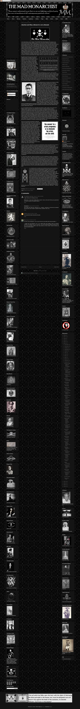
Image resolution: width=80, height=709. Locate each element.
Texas (62, 18)
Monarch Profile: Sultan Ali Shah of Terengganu (67, 365)
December (67, 344)
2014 (65, 341)
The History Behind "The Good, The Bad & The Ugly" (12, 86)
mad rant (28, 190)
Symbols (24, 18)
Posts (9, 93)
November (67, 346)
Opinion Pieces (65, 79)
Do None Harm (67, 476)
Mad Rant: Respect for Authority (67, 451)
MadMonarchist (67, 141)
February (66, 360)
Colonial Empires (65, 62)
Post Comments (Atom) (42, 270)
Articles (37, 18)
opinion (32, 190)
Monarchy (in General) (66, 74)
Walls (47, 18)
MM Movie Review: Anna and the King (67, 379)
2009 (65, 486)
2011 (65, 483)
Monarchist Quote (66, 430)
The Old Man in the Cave (28, 196)
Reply (25, 202)
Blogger (50, 706)
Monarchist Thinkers (66, 70)
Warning (18, 18)
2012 (65, 481)
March (66, 358)
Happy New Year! (66, 479)
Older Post (56, 267)
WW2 (66, 18)
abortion (25, 190)
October (66, 347)
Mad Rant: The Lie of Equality (67, 416)
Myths (57, 18)
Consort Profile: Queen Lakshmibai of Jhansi (67, 376)
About (13, 18)
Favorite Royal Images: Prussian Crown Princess (67, 456)
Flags (42, 18)
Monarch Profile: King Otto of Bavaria (67, 404)
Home (8, 18)
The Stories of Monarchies (67, 87)
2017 (65, 336)
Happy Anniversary (67, 463)
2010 (65, 484)
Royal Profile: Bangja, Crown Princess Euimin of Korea (66, 421)
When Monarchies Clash (66, 89)
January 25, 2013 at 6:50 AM (38, 196)
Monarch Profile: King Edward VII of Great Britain (67, 433)
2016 (65, 338)
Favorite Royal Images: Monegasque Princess (67, 426)
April (66, 357)
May (65, 355)
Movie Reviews (65, 76)
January (66, 362)
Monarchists (64, 72)
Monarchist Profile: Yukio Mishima (67, 392)
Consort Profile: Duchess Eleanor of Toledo (67, 473)
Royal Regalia (65, 83)
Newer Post (23, 267)
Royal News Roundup (66, 385)
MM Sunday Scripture (66, 383)
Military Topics (65, 64)
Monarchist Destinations (66, 68)
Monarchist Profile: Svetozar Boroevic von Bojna (67, 443)
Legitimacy (31, 18)
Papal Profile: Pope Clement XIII (67, 413)
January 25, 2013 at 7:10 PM (32, 213)
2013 (65, 343)
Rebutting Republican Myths (66, 448)
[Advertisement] (40, 255)
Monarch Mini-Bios (65, 66)
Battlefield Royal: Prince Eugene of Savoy (67, 397)
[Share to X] (39, 189)
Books (51, 18)
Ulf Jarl (25, 213)
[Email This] (37, 189)
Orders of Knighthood (66, 81)
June (66, 354)
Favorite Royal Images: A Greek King (67, 400)
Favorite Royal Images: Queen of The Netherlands (67, 371)
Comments (10, 95)
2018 (65, 335)
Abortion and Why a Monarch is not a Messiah (67, 389)
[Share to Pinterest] (42, 189)
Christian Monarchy (66, 60)
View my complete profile (67, 147)
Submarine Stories (65, 85)
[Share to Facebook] (41, 189)
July (65, 352)
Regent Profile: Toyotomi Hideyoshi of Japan (67, 466)
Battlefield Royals (65, 58)
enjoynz (43, 706)
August (66, 350)
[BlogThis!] (38, 189)
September (67, 349)
